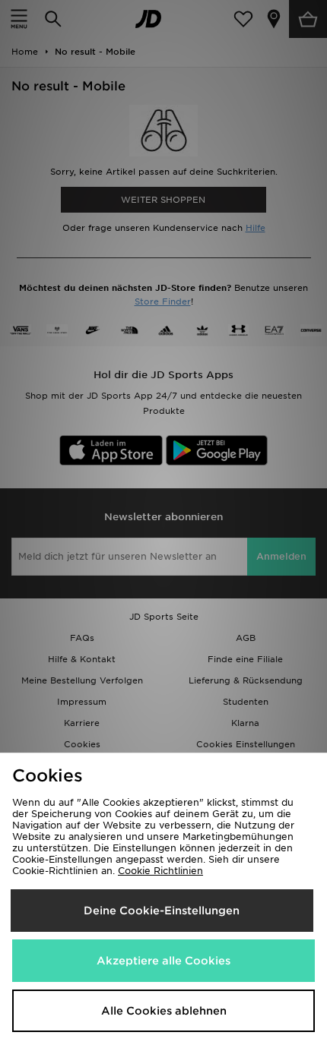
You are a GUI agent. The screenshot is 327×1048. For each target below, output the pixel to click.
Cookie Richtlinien (160, 870)
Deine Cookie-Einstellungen (162, 910)
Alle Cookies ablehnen (164, 1011)
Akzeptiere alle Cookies (163, 961)
